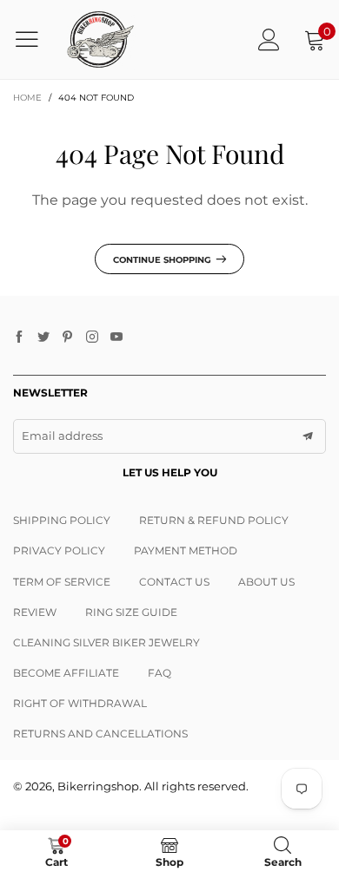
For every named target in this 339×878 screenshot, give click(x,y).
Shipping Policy (61, 520)
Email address (62, 435)
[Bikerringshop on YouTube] (116, 337)
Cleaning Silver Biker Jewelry (106, 642)
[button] (307, 436)
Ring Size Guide (131, 612)
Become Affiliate (66, 672)
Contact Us (174, 581)
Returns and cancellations (100, 733)
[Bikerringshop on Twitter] (43, 337)
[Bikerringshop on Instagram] (92, 337)
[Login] (269, 39)
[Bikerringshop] (99, 39)
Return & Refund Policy (214, 520)
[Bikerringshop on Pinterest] (67, 337)
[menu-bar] (33, 39)
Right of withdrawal (80, 703)
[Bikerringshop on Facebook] (19, 337)
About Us (266, 581)
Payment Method (185, 550)
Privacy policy (59, 550)
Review (34, 612)
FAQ (159, 672)
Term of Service (61, 581)
